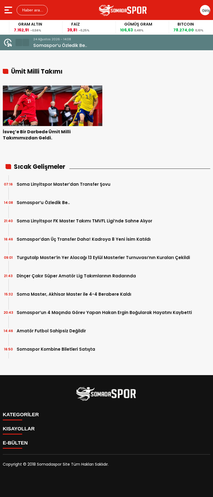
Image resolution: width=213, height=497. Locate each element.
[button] (19, 42)
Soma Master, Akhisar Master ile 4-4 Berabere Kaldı (74, 294)
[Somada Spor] (123, 10)
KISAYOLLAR (19, 428)
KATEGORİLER (21, 414)
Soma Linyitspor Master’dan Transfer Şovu (63, 184)
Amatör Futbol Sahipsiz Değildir (51, 331)
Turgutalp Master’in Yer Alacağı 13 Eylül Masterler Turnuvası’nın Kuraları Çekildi (103, 257)
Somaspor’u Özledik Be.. (60, 45)
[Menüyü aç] (9, 10)
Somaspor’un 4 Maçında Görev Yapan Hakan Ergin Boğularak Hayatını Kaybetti (104, 312)
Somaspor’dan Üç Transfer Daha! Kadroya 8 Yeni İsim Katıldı (84, 239)
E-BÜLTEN (15, 443)
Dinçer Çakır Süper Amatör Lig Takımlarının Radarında (76, 276)
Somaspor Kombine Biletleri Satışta (56, 349)
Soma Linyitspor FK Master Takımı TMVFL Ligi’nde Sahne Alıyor (84, 221)
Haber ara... (32, 10)
